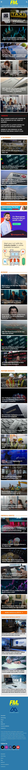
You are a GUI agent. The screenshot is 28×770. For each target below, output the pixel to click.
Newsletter (3, 715)
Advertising (3, 717)
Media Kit (3, 724)
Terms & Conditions (5, 726)
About (2, 719)
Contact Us (3, 728)
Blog (2, 722)
